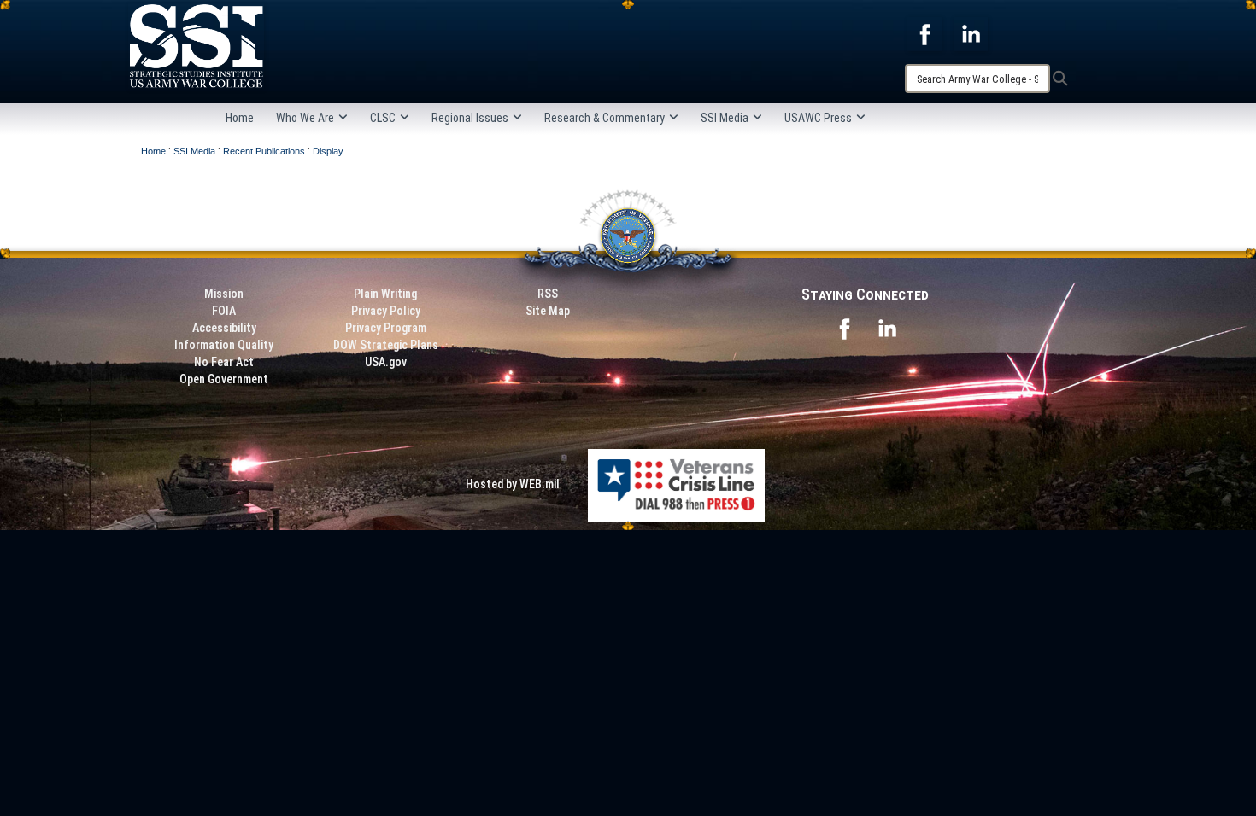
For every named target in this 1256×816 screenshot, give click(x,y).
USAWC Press (818, 118)
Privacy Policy (385, 311)
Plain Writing (385, 293)
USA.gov (386, 362)
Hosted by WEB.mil (513, 484)
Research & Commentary (604, 118)
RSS (547, 293)
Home (240, 118)
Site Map (547, 311)
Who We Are (305, 118)
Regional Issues (469, 118)
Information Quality (223, 345)
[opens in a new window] (924, 33)
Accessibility (224, 328)
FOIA (224, 311)
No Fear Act (224, 362)
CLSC (383, 118)
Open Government (223, 379)
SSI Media (724, 118)
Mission (224, 293)
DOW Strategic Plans (385, 345)
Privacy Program (385, 328)
